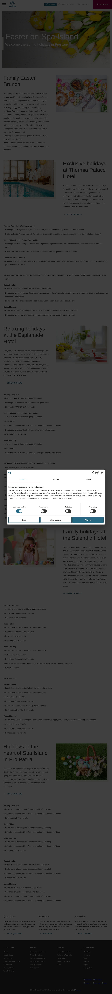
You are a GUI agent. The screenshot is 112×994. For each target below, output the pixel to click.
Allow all (88, 520)
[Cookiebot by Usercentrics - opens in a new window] (94, 472)
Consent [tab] (23, 479)
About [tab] (88, 479)
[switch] (44, 511)
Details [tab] (56, 479)
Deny (24, 520)
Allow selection (56, 520)
